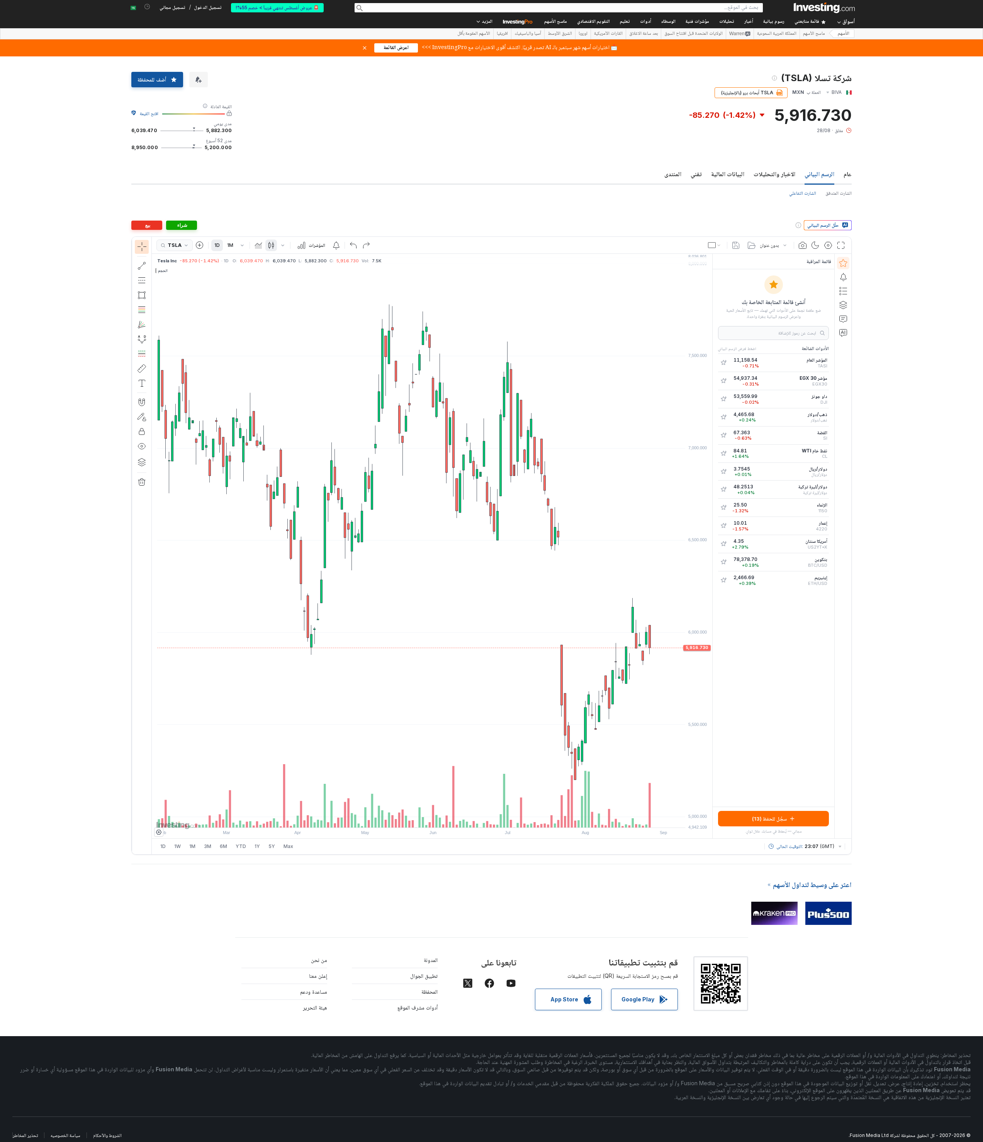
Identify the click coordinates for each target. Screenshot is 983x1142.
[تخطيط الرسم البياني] (715, 245)
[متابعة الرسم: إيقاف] (142, 417)
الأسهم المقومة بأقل (473, 34)
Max (288, 846)
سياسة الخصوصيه (65, 1135)
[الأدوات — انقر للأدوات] (142, 369)
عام (848, 174)
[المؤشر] (142, 247)
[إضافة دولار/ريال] (723, 471)
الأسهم (843, 34)
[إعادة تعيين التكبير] (453, 818)
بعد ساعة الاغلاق (643, 34)
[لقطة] (802, 245)
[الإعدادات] (158, 832)
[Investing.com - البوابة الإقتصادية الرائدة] (824, 7)
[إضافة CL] (723, 453)
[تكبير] (422, 818)
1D (217, 245)
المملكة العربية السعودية (776, 34)
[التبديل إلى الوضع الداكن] (815, 245)
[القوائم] (843, 291)
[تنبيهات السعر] (336, 245)
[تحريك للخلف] (432, 818)
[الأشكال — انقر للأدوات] (142, 295)
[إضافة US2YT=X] (723, 544)
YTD (241, 846)
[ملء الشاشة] (841, 245)
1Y (257, 846)
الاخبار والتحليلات (774, 174)
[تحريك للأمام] (443, 818)
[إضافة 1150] (723, 507)
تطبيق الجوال (424, 975)
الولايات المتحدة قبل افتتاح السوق (693, 34)
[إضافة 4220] (723, 525)
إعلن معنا (318, 975)
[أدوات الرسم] (138, 545)
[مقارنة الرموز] (199, 245)
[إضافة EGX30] (723, 381)
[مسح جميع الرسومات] (142, 482)
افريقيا (502, 34)
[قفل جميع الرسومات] (142, 431)
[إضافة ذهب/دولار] (723, 417)
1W (177, 846)
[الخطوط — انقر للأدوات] (142, 266)
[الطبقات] (142, 462)
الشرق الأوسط (560, 34)
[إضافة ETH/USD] (723, 580)
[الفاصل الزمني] (242, 245)
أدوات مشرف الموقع (417, 1007)
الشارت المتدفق (838, 193)
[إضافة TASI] (723, 362)
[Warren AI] (843, 332)
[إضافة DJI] (723, 399)
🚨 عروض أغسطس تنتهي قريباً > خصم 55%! (277, 7)
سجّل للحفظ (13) (769, 819)
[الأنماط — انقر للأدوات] (142, 339)
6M (223, 846)
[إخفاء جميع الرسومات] (142, 446)
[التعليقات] (843, 319)
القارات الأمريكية (608, 34)
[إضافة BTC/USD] (723, 562)
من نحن (319, 960)
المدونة (431, 960)
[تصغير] (411, 818)
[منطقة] (258, 245)
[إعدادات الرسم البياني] (828, 245)
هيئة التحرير (315, 1007)
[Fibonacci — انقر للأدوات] (142, 310)
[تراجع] (353, 245)
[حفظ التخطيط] (736, 245)
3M (207, 846)
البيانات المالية (727, 174)
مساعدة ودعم (313, 991)
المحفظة (429, 991)
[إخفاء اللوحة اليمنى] (710, 546)
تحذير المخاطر (25, 1135)
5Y (271, 846)
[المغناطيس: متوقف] (142, 402)
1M (230, 245)
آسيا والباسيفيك (527, 34)
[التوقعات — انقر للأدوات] (142, 354)
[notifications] (147, 6)
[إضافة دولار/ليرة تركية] (723, 489)
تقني (696, 174)
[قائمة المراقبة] (843, 263)
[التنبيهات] (843, 277)
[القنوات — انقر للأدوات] (142, 280)
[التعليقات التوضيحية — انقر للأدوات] (142, 383)
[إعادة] (366, 245)
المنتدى (672, 174)
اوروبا (583, 34)
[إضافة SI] (723, 435)
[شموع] (271, 245)
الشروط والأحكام (107, 1135)
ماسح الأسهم (555, 22)
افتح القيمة (149, 113)
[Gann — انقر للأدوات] (142, 324)
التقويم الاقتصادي (593, 22)
